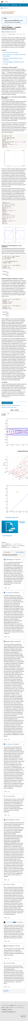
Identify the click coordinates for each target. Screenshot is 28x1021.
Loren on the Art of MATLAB (8, 11)
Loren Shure (7, 31)
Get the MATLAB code (7, 402)
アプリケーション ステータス (16, 1007)
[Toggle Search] (23, 1)
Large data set (13, 407)
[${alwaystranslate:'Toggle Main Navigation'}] (26, 1)
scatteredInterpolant (7, 535)
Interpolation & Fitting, (6, 407)
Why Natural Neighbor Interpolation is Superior (13, 62)
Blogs (6, 1)
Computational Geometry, (11, 405)
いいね (19, 34)
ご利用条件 (4, 1009)
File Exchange (14, 4)
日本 (24, 1016)
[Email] (17, 410)
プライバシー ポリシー (19, 1005)
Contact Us (10, 1009)
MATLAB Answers (5, 4)
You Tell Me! (5, 64)
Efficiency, (18, 405)
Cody (20, 4)
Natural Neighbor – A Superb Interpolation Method (11, 28)
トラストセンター (5, 1005)
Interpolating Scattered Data (11, 517)
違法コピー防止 (5, 1007)
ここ (13, 544)
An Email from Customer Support (10, 52)
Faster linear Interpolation (22, 522)
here (9, 396)
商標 (12, 1005)
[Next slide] (25, 4)
